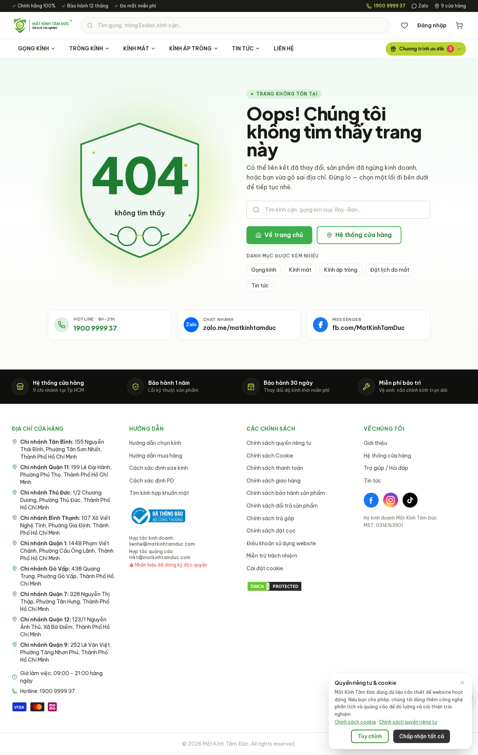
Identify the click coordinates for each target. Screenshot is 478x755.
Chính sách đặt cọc (271, 530)
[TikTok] (410, 500)
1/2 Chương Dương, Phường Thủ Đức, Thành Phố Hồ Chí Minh (65, 500)
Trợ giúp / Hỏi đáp (386, 468)
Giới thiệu (375, 443)
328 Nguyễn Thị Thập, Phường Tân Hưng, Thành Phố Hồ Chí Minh (65, 601)
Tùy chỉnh (370, 736)
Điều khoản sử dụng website (281, 543)
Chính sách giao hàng (273, 480)
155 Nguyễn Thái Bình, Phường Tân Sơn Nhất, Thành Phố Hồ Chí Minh (62, 449)
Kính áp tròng (340, 269)
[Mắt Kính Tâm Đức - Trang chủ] (42, 25)
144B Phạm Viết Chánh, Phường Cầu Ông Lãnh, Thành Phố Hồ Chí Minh (67, 551)
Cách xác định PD (151, 480)
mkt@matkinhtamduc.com (159, 557)
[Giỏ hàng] (459, 25)
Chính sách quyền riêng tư (278, 443)
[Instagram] (390, 500)
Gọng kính (263, 269)
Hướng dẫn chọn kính (155, 443)
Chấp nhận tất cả (421, 736)
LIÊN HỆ (284, 48)
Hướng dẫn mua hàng (155, 455)
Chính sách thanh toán (274, 468)
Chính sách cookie (355, 722)
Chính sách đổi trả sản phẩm (282, 505)
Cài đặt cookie (264, 568)
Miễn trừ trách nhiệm (271, 555)
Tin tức (260, 285)
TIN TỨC (243, 48)
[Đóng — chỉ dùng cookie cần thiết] (462, 682)
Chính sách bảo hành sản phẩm (285, 493)
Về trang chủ (283, 234)
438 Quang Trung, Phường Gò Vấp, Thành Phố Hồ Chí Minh (67, 576)
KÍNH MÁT (136, 48)
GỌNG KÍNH (33, 48)
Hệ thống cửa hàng (363, 234)
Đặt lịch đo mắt (389, 269)
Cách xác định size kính (158, 468)
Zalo (423, 6)
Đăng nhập (432, 25)
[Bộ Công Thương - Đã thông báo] (157, 516)
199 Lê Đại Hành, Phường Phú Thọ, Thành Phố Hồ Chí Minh (66, 475)
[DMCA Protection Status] (297, 586)
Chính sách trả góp (270, 518)
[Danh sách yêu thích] (404, 25)
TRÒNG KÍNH (86, 48)
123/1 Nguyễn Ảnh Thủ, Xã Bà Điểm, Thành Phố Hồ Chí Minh (65, 627)
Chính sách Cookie (269, 455)
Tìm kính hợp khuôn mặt (159, 493)
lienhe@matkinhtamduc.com (162, 544)
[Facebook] (371, 500)
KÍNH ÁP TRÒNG (190, 48)
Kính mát (300, 269)
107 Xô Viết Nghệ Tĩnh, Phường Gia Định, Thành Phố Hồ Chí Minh (65, 525)
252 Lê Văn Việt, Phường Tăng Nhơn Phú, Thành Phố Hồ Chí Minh (65, 652)
